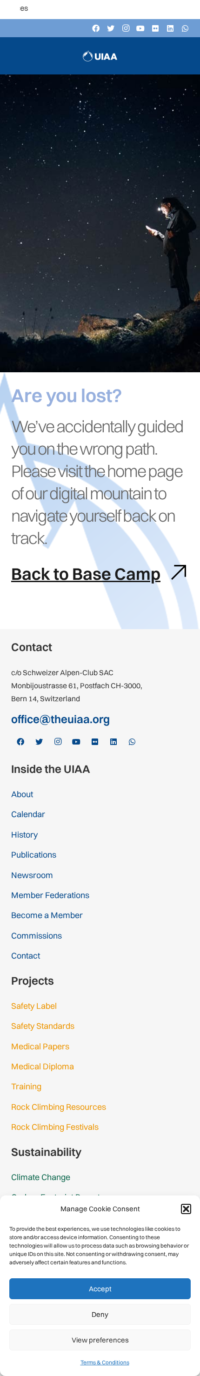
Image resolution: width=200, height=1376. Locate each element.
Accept (100, 1288)
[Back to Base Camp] (173, 574)
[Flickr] (155, 28)
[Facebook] (95, 28)
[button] (186, 1209)
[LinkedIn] (170, 28)
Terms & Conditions (104, 1362)
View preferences (100, 1340)
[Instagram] (125, 28)
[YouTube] (140, 28)
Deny (100, 1314)
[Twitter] (110, 28)
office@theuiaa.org (60, 719)
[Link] (100, 56)
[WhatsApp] (185, 28)
